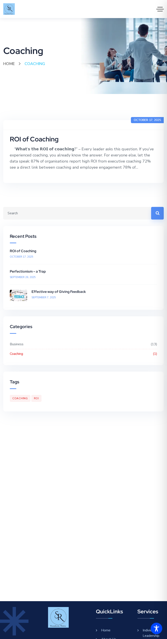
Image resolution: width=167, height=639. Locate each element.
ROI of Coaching (34, 139)
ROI (36, 398)
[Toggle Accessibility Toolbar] (156, 628)
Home (9, 63)
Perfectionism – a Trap (28, 271)
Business (83, 344)
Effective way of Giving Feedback (59, 291)
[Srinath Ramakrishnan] (9, 9)
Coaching (83, 353)
